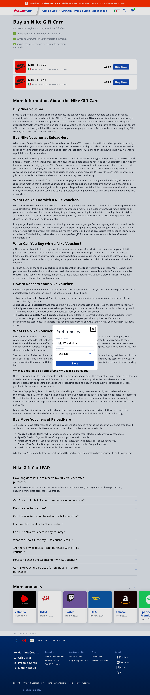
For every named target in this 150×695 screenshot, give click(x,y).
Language (60, 349)
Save (75, 363)
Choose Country (62, 338)
